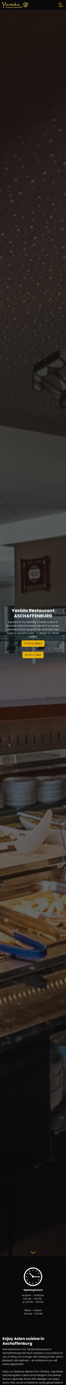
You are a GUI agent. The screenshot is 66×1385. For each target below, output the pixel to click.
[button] (33, 1252)
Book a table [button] (33, 655)
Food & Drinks (33, 643)
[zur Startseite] (15, 5)
